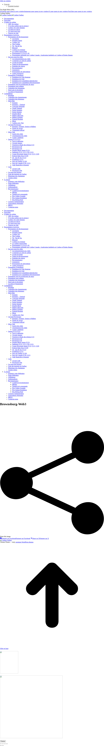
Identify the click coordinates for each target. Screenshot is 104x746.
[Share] (3, 743)
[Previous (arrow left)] (1, 745)
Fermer (3, 741)
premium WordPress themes (24, 542)
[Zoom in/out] (7, 743)
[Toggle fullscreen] (5, 743)
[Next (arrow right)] (3, 745)
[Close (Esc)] (1, 743)
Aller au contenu (5, 1)
